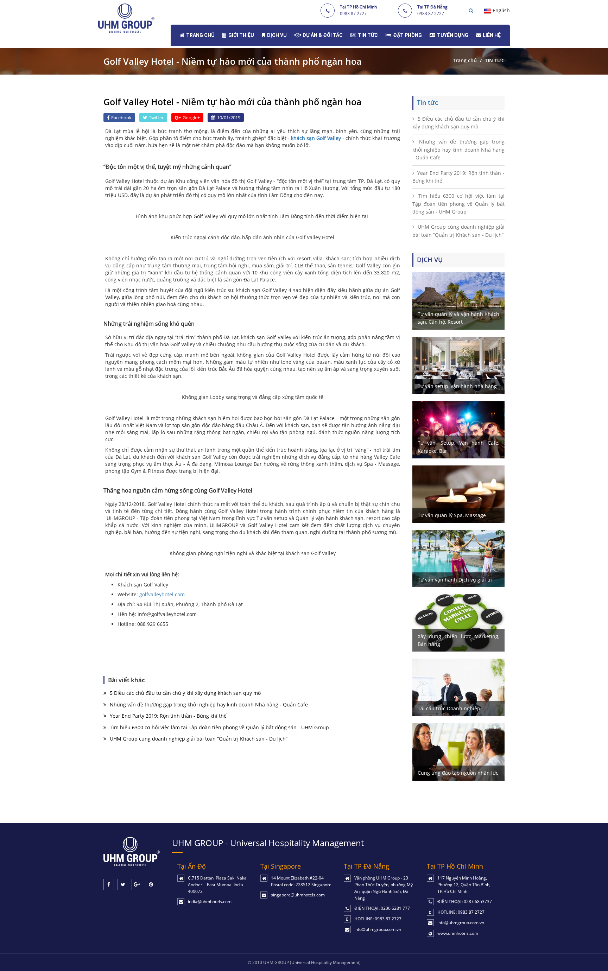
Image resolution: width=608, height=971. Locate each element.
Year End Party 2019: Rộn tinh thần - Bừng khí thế (168, 715)
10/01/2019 (228, 117)
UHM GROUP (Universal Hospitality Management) (312, 962)
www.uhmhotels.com (457, 933)
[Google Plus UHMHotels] (137, 884)
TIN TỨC (368, 35)
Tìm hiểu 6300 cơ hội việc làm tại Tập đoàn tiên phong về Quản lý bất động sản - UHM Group (219, 727)
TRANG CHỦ (200, 35)
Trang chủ (465, 60)
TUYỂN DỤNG (452, 35)
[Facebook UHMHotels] (108, 884)
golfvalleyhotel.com (162, 594)
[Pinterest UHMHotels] (151, 884)
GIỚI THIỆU (241, 35)
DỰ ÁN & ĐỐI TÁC (323, 35)
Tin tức (427, 102)
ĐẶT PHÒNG (407, 35)
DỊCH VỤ (277, 35)
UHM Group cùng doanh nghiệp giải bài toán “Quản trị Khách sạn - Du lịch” (198, 738)
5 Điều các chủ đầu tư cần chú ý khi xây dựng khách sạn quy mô (185, 693)
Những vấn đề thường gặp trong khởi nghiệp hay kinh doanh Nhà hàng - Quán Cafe (209, 704)
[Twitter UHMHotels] (123, 884)
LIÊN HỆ (492, 35)
